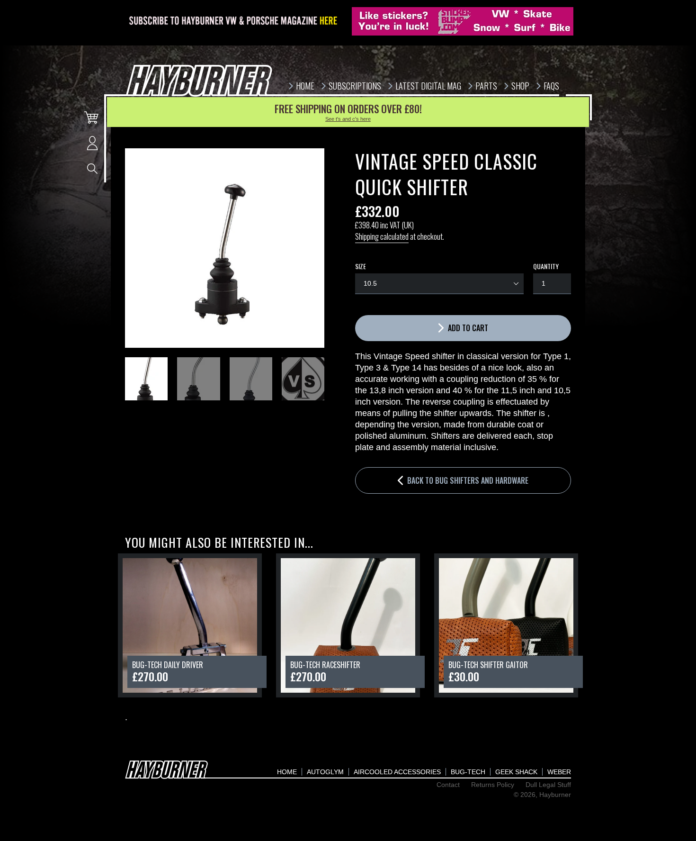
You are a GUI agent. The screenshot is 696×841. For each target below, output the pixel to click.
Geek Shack (516, 772)
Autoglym (325, 772)
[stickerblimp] (462, 21)
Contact (448, 784)
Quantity (546, 266)
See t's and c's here (348, 119)
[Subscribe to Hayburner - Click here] (234, 21)
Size (360, 266)
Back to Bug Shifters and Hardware (466, 480)
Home (287, 772)
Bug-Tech (468, 772)
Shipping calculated (382, 236)
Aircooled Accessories (397, 772)
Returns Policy (492, 784)
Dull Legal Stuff (548, 784)
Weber (559, 772)
